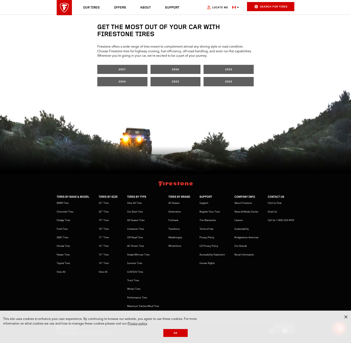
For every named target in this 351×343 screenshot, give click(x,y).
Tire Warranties (207, 220)
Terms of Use (206, 229)
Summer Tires (134, 263)
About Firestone (243, 203)
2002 (228, 81)
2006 (175, 69)
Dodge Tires (63, 220)
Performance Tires (137, 298)
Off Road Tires (135, 237)
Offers (120, 7)
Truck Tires (133, 280)
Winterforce (174, 246)
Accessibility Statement (212, 255)
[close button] (346, 317)
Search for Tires (274, 6)
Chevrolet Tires (65, 212)
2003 (175, 81)
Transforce (174, 229)
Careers (238, 220)
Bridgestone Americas (246, 237)
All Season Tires (135, 220)
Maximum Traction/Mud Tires (143, 306)
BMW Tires (63, 203)
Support (172, 7)
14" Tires (104, 263)
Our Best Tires (135, 212)
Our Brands (240, 246)
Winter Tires (133, 289)
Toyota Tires (63, 263)
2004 (122, 81)
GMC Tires (62, 237)
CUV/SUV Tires (135, 272)
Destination (174, 212)
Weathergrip (175, 237)
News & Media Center (246, 212)
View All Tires (134, 203)
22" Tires (104, 203)
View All (61, 272)
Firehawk (173, 220)
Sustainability (241, 229)
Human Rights (207, 263)
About (145, 7)
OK (176, 333)
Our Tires (91, 7)
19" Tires (104, 220)
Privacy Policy (206, 237)
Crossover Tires (135, 229)
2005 (228, 69)
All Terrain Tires (135, 246)
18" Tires (104, 229)
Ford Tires (62, 229)
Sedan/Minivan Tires (138, 255)
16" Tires (104, 246)
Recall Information (244, 255)
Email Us (272, 212)
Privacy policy (137, 323)
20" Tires (104, 212)
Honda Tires (63, 246)
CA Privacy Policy (208, 246)
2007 (122, 69)
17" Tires (104, 237)
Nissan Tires (63, 255)
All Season (174, 203)
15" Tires (104, 255)
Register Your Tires (209, 212)
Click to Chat (275, 203)
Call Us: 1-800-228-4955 (281, 220)
